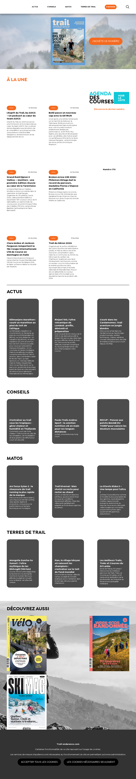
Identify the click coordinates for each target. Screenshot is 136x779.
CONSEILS (51, 7)
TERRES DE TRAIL (88, 7)
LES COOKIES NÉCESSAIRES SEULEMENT (91, 762)
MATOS (68, 7)
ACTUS (35, 7)
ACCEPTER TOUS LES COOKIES (39, 762)
